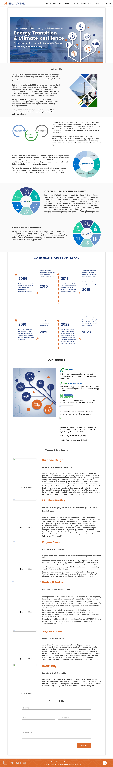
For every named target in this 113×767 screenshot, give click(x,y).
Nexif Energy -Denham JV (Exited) (73, 436)
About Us (57, 3)
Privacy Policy (55, 762)
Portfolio (75, 3)
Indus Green (64, 400)
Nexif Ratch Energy (67, 386)
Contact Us (106, 3)
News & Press (86, 3)
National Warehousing (68, 427)
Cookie (71, 762)
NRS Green (64, 412)
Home (48, 3)
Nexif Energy (64, 374)
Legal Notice (64, 762)
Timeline (66, 3)
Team (97, 3)
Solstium (79, 764)
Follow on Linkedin (27, 487)
